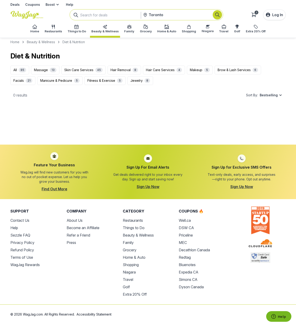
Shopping (131, 264)
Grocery (129, 250)
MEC (183, 242)
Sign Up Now (148, 186)
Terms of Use (21, 257)
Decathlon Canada (194, 250)
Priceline (186, 235)
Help (69, 4)
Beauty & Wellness (41, 42)
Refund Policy (22, 250)
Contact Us (19, 220)
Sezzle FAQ (20, 235)
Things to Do (134, 227)
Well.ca (185, 220)
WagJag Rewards (25, 264)
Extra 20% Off (135, 294)
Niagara (129, 272)
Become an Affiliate (83, 227)
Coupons (32, 4)
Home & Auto (134, 257)
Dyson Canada (191, 287)
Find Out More (54, 189)
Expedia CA (188, 272)
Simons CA (188, 279)
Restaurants (133, 220)
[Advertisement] (148, 125)
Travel (128, 279)
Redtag (185, 257)
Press (71, 242)
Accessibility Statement (94, 314)
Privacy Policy (22, 242)
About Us (75, 220)
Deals (15, 4)
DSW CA (186, 227)
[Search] (217, 14)
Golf (126, 287)
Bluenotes (187, 264)
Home (14, 42)
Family (128, 242)
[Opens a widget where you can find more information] (278, 317)
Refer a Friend (78, 235)
